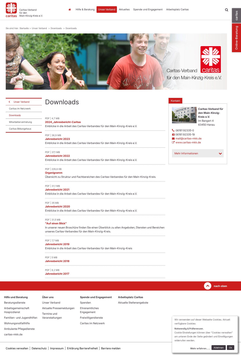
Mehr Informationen (186, 153)
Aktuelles (124, 9)
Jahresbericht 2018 (57, 261)
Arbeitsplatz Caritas (177, 9)
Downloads (56, 28)
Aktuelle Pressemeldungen (58, 308)
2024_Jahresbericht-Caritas (63, 122)
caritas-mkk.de (13, 334)
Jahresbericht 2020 (57, 206)
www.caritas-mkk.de (188, 142)
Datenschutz (39, 348)
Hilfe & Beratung (85, 9)
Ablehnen (219, 347)
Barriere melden (110, 348)
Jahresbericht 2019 (57, 244)
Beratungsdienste (14, 302)
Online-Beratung (236, 38)
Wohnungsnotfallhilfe (17, 323)
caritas (236, 15)
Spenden (85, 302)
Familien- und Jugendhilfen (20, 317)
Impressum (57, 348)
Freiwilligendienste (91, 317)
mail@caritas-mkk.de (188, 138)
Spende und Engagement (148, 9)
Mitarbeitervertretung (20, 122)
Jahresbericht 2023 (57, 139)
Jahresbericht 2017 (57, 273)
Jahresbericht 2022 (57, 155)
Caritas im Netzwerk (20, 108)
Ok (230, 347)
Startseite (70, 9)
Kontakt (175, 100)
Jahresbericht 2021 (57, 189)
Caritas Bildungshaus (20, 128)
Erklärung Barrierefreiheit (82, 348)
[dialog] (205, 334)
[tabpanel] (116, 61)
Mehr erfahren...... (200, 348)
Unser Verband (106, 9)
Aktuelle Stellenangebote (133, 302)
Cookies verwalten (17, 348)
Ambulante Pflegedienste (19, 328)
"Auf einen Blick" (56, 223)
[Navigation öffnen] (9, 102)
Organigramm (53, 172)
